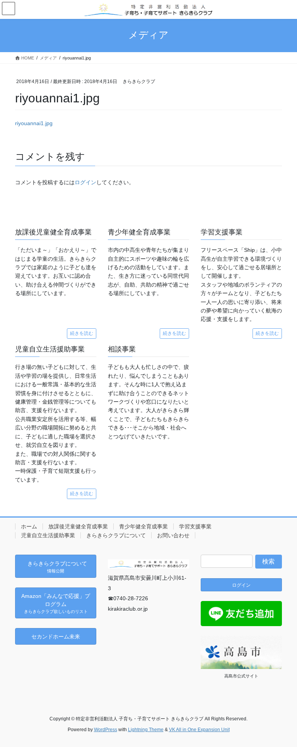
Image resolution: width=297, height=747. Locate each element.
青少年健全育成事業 (143, 526)
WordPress (105, 729)
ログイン (85, 182)
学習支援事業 (195, 526)
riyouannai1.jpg (34, 123)
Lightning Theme (146, 729)
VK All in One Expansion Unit (199, 729)
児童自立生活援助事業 (48, 535)
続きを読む (81, 333)
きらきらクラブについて (116, 535)
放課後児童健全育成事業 (78, 526)
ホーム (29, 526)
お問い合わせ (173, 535)
